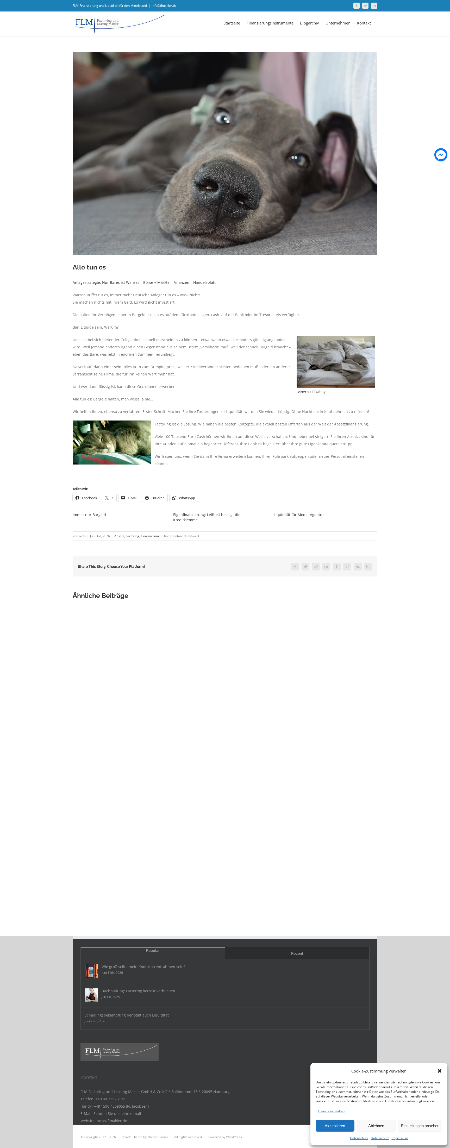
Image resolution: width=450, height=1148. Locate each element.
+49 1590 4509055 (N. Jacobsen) (121, 1106)
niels (82, 536)
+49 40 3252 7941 (111, 1098)
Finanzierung (150, 536)
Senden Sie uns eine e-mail (117, 1113)
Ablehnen (376, 1126)
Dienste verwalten (331, 1111)
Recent (297, 953)
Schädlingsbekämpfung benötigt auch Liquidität (127, 1015)
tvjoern (303, 391)
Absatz (119, 536)
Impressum (400, 1138)
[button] (439, 1071)
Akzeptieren (335, 1126)
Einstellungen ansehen (420, 1126)
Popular (153, 951)
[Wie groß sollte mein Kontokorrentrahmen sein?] (91, 971)
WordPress (234, 1137)
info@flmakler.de (164, 5)
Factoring (132, 536)
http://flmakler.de (112, 1120)
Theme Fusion (157, 1137)
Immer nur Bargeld (89, 514)
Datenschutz (359, 1138)
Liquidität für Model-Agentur (299, 514)
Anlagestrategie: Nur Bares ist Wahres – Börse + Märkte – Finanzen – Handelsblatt (144, 282)
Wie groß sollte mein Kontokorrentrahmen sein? (143, 966)
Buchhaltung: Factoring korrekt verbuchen (138, 990)
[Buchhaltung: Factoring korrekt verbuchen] (91, 995)
